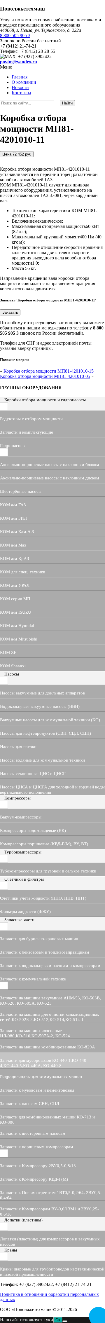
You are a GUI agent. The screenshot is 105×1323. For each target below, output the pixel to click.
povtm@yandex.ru (18, 61)
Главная (19, 76)
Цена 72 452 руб (16, 154)
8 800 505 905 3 (15, 35)
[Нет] (64, 1321)
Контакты (21, 92)
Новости (20, 87)
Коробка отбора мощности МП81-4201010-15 (49, 371)
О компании (24, 82)
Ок (57, 1320)
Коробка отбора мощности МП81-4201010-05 (45, 376)
